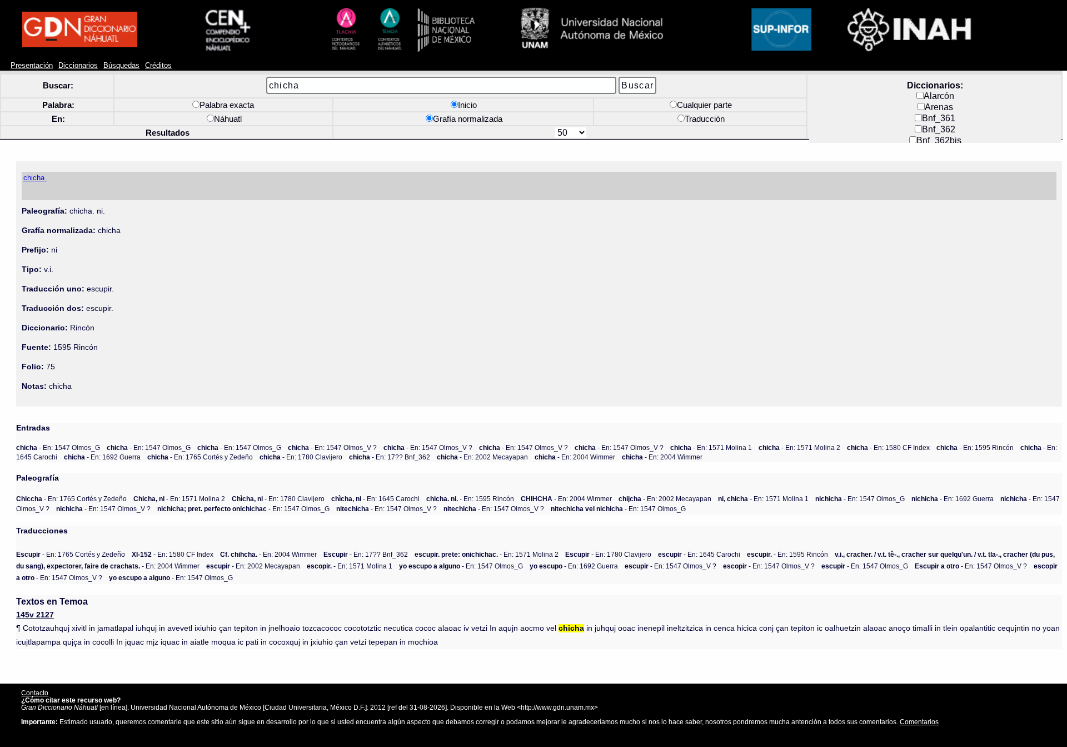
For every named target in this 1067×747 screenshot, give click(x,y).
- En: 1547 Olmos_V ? (332, 447)
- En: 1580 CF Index (888, 447)
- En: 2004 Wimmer (575, 457)
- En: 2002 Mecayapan (482, 457)
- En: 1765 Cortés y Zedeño (200, 457)
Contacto (34, 692)
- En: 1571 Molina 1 (711, 447)
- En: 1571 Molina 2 (799, 447)
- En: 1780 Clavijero (301, 457)
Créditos (158, 66)
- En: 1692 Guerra (102, 457)
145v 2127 (35, 615)
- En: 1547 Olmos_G (58, 447)
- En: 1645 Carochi (375, 498)
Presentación (32, 66)
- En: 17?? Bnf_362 (389, 457)
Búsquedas (121, 66)
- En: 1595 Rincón (975, 447)
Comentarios (919, 721)
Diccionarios (78, 66)
